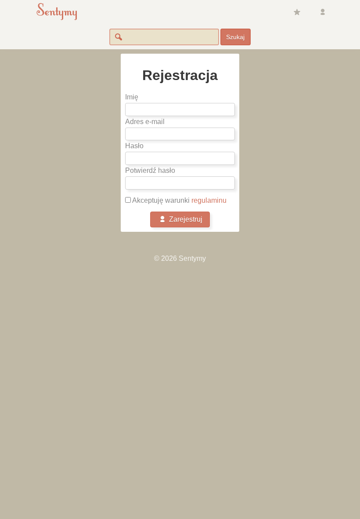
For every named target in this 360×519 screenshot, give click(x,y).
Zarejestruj (184, 219)
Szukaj (235, 36)
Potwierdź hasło (150, 170)
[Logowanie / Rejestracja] (323, 12)
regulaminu (209, 200)
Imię (131, 97)
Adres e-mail (145, 121)
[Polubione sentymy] (297, 12)
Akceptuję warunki (179, 200)
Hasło (134, 146)
